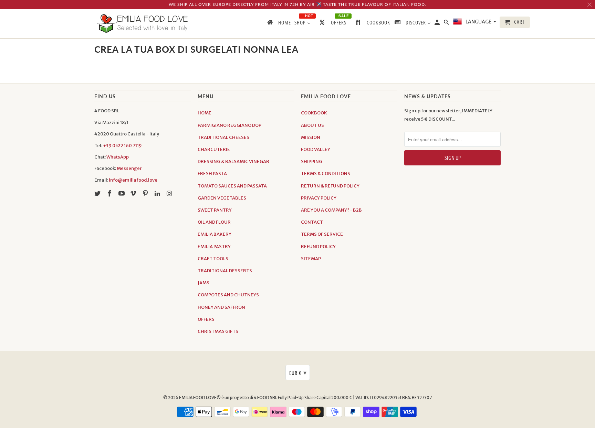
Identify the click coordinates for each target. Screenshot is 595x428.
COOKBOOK (314, 113)
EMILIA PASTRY (214, 246)
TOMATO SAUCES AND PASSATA (232, 186)
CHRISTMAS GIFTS (218, 331)
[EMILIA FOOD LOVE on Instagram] (170, 193)
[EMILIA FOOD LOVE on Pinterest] (146, 193)
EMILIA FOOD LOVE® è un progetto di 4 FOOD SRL (228, 397)
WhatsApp (117, 157)
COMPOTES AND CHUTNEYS (228, 295)
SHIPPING (311, 161)
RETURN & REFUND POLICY (330, 186)
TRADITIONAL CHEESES (223, 137)
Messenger (129, 168)
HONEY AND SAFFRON (221, 307)
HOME (204, 113)
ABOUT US (312, 125)
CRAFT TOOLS (213, 259)
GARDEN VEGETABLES (222, 198)
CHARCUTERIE (214, 149)
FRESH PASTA (212, 173)
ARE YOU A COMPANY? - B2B (331, 210)
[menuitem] (278, 23)
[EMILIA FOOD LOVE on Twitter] (98, 193)
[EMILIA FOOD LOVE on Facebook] (110, 193)
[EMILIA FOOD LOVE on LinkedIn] (158, 193)
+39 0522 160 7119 (122, 146)
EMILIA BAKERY (214, 234)
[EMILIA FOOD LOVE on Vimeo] (134, 193)
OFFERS (206, 319)
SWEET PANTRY (215, 210)
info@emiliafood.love (133, 180)
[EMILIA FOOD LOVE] (142, 23)
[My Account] (438, 23)
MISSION (310, 137)
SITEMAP (311, 259)
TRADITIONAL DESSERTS (225, 271)
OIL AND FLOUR (214, 222)
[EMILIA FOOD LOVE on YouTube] (122, 193)
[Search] (447, 23)
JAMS (203, 283)
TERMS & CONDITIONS (325, 173)
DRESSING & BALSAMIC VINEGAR (233, 161)
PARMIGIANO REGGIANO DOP (229, 125)
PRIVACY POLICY (318, 198)
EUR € (298, 372)
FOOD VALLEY (315, 149)
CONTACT (312, 222)
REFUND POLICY (318, 246)
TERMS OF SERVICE (322, 234)
